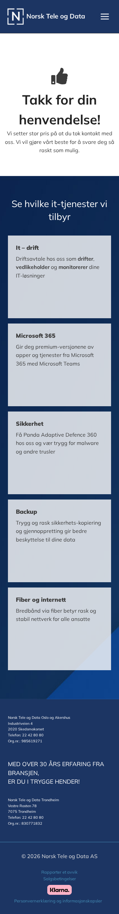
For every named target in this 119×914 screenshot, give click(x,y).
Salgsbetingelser (59, 878)
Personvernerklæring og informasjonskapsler (58, 900)
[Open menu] (104, 16)
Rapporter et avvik (59, 872)
